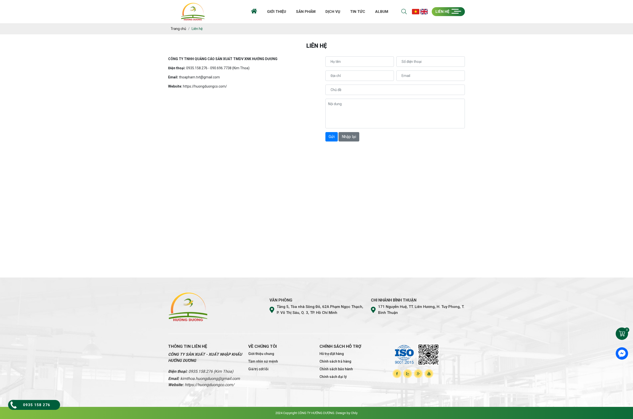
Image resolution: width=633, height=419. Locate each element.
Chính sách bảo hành (336, 369)
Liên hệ (442, 11)
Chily (354, 413)
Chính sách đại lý (333, 377)
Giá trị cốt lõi (258, 369)
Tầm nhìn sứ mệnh (263, 361)
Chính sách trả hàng (335, 361)
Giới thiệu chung (261, 354)
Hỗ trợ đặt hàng (331, 354)
